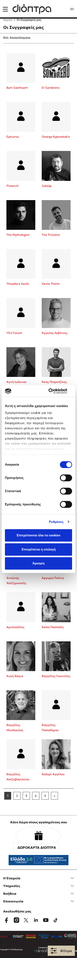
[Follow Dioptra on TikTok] (55, 920)
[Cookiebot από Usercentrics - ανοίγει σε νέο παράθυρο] (54, 391)
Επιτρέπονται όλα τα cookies (38, 535)
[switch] (66, 477)
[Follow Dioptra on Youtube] (46, 920)
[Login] (63, 9)
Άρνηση (38, 563)
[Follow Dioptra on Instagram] (16, 920)
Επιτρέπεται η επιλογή (39, 549)
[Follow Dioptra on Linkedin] (36, 920)
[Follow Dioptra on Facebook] (6, 920)
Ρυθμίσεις (56, 522)
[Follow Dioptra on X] (26, 920)
